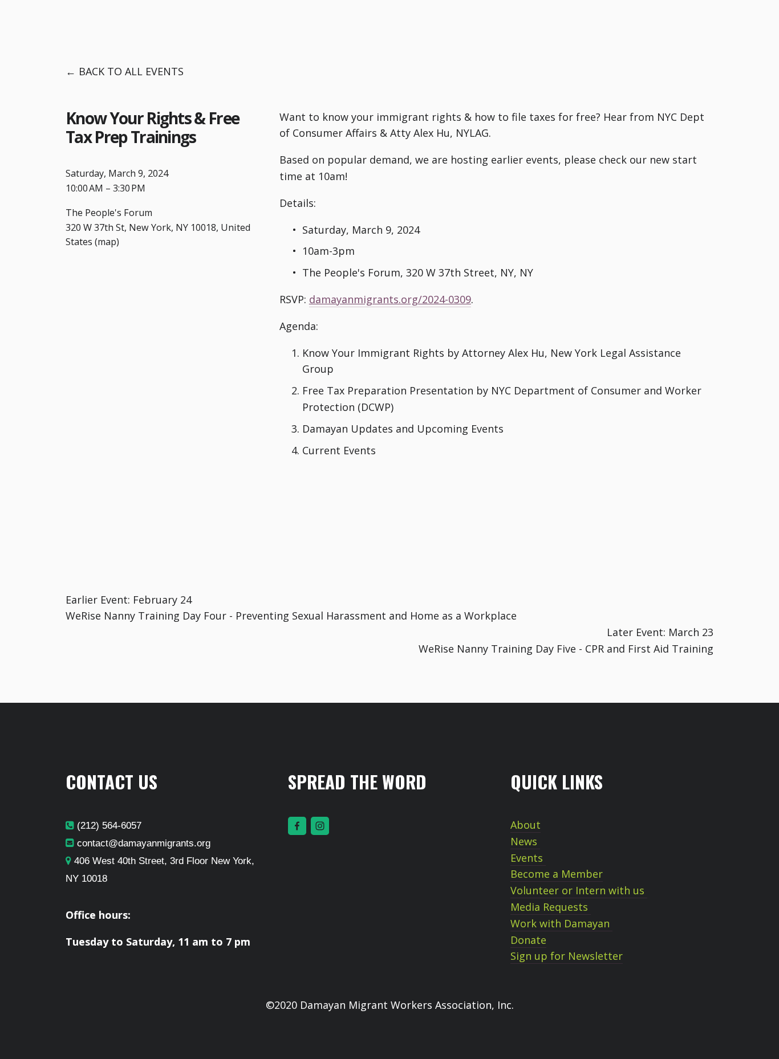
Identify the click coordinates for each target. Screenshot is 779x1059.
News (525, 841)
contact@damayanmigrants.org (142, 843)
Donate (528, 940)
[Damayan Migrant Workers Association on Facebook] (297, 826)
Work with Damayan (561, 923)
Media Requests (550, 907)
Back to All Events (131, 71)
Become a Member (556, 874)
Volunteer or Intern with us (578, 890)
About (525, 825)
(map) (107, 241)
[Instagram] (320, 826)
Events (528, 858)
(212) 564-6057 (107, 825)
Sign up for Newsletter (566, 956)
